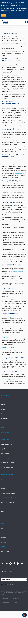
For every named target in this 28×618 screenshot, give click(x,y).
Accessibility (5, 598)
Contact (11, 571)
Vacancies (3, 542)
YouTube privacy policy (8, 347)
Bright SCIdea (4, 448)
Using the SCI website (9, 27)
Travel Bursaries (5, 507)
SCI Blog (3, 409)
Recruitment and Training (7, 462)
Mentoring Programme (6, 458)
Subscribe (4, 571)
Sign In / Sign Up (5, 551)
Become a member (5, 556)
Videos (2, 423)
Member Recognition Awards (8, 493)
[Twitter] (2, 564)
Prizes (2, 511)
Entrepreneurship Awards (7, 502)
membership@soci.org (18, 173)
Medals (2, 479)
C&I (1, 399)
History (2, 528)
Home (2, 27)
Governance (4, 532)
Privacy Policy (6, 602)
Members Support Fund (7, 467)
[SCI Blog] (18, 563)
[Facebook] (14, 563)
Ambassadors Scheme (6, 444)
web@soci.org (10, 379)
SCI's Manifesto (4, 418)
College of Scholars (5, 453)
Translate (12, 584)
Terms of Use (16, 598)
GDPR (16, 602)
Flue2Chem (3, 413)
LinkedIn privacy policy (8, 327)
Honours (3, 488)
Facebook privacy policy (8, 317)
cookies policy (20, 12)
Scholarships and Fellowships (8, 497)
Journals (3, 404)
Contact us (3, 537)
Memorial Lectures (5, 483)
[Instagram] (10, 563)
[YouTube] (22, 563)
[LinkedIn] (6, 563)
